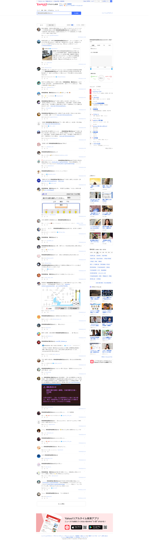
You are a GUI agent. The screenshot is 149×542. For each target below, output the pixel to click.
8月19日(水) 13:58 (82, 37)
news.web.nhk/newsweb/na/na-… (59, 106)
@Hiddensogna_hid (57, 319)
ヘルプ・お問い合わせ (103, 535)
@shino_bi (50, 336)
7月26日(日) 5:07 (82, 477)
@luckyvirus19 (55, 475)
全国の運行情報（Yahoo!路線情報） (104, 282)
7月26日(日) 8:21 (82, 329)
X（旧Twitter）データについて (81, 537)
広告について (83, 535)
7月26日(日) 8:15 (82, 417)
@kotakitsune (51, 165)
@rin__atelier (52, 126)
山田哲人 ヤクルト (106, 1)
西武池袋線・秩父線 (105, 264)
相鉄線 (100, 261)
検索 (77, 13)
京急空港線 (104, 255)
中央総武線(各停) (101, 267)
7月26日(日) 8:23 (82, 320)
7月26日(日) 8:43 (82, 109)
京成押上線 (92, 255)
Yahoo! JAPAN (86, 1)
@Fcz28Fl (55, 488)
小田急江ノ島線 (93, 261)
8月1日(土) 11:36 (82, 78)
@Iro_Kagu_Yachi (49, 277)
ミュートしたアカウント (107, 13)
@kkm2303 (49, 62)
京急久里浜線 (99, 258)
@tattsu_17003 (80, 223)
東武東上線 (92, 279)
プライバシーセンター (69, 535)
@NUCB (52, 310)
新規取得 (69, 4)
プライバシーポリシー (58, 535)
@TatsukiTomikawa (61, 76)
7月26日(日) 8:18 (82, 373)
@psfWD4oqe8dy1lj (54, 35)
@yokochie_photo (52, 174)
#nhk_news (61, 181)
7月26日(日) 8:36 (82, 167)
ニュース (57, 10)
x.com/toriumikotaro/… (47, 45)
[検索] (111, 1)
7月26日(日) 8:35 (82, 184)
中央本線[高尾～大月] (95, 270)
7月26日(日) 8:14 (82, 443)
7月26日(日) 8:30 (82, 259)
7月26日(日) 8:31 (82, 251)
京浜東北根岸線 (93, 273)
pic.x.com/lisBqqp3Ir (49, 190)
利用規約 (77, 535)
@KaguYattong (48, 263)
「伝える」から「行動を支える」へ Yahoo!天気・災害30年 (51, 1)
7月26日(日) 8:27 (82, 312)
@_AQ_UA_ (48, 466)
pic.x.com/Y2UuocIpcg (74, 382)
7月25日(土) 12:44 (82, 489)
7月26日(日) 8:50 (82, 97)
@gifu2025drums (54, 117)
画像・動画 (51, 25)
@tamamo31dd (48, 67)
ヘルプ (92, 1)
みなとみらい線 (102, 273)
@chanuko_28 (50, 433)
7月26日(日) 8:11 (82, 468)
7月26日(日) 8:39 (82, 139)
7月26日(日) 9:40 (82, 89)
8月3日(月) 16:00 (82, 64)
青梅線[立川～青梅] (107, 276)
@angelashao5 (59, 95)
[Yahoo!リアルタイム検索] (47, 3)
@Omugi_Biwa (62, 232)
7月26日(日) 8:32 (82, 224)
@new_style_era (56, 354)
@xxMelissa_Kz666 (63, 155)
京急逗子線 (92, 258)
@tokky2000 (49, 496)
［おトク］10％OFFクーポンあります (74, 5)
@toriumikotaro (54, 48)
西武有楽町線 (93, 267)
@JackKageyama (54, 138)
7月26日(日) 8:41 (82, 118)
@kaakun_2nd (50, 146)
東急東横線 (103, 270)
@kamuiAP (48, 327)
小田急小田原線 (107, 258)
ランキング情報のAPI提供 (67, 537)
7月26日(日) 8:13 (82, 460)
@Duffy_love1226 (58, 363)
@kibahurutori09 (49, 258)
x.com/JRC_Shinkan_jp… (61, 341)
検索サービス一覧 (93, 535)
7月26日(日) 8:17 (82, 408)
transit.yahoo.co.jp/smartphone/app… (66, 163)
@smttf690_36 (50, 240)
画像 (42, 10)
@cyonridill (48, 372)
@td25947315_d (50, 87)
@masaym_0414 (48, 458)
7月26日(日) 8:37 (82, 156)
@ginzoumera (52, 424)
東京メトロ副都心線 (94, 264)
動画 (45, 10)
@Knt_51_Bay (50, 249)
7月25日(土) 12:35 (82, 498)
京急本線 (98, 255)
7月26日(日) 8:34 (82, 216)
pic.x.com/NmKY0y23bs (62, 286)
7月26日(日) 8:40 (82, 127)
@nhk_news (53, 183)
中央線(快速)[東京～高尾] (95, 276)
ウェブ (38, 10)
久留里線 (98, 279)
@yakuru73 (51, 269)
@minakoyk (48, 108)
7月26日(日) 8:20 (82, 337)
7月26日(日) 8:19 (82, 365)
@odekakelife (53, 214)
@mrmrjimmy (50, 407)
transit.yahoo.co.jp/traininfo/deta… (60, 162)
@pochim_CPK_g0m (66, 415)
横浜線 (108, 267)
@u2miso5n (60, 449)
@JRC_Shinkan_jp (69, 345)
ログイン (61, 5)
